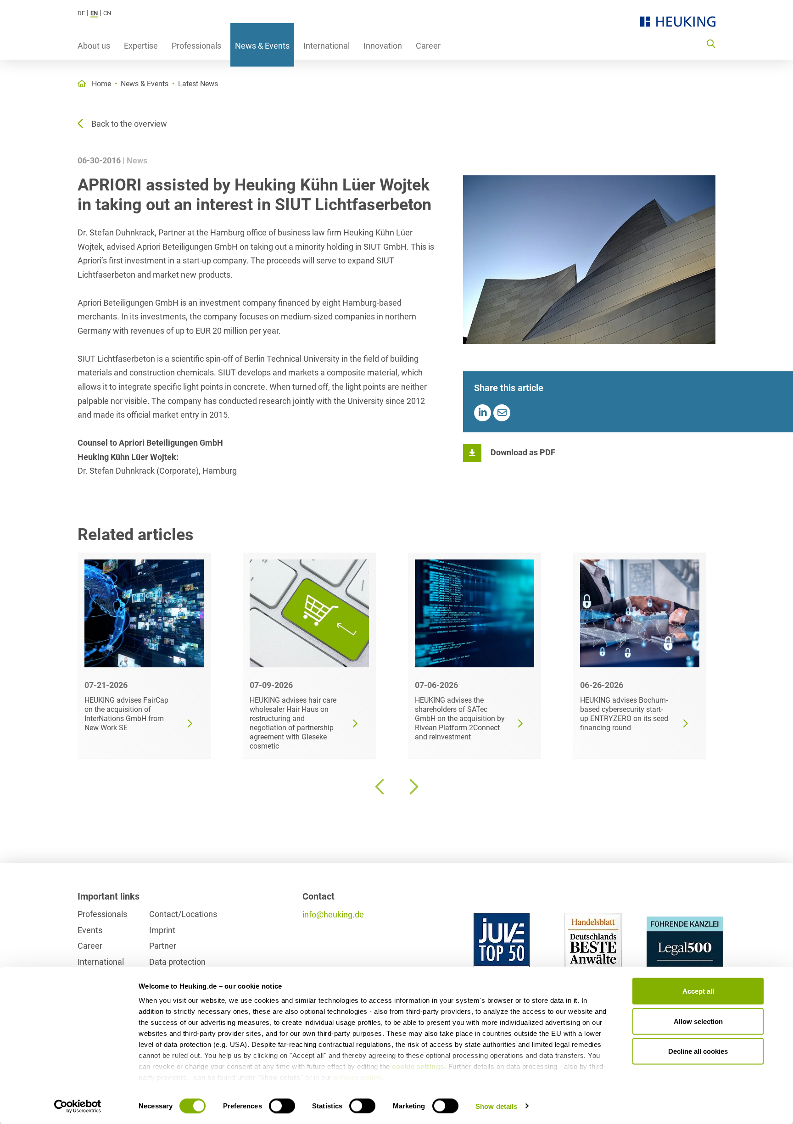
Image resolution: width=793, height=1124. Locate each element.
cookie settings (418, 1066)
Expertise (141, 45)
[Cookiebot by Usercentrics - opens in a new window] (78, 1106)
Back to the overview (129, 124)
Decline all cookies (698, 1051)
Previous (380, 786)
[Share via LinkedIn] (482, 412)
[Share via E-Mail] (501, 412)
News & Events (262, 45)
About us (94, 45)
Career (428, 45)
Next (412, 786)
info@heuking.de (333, 914)
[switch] (282, 1105)
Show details (496, 1106)
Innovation (382, 45)
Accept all (698, 991)
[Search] (711, 43)
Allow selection (698, 1021)
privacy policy (357, 1077)
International (326, 45)
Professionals (196, 45)
